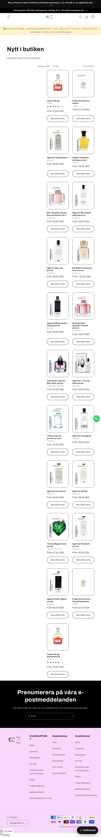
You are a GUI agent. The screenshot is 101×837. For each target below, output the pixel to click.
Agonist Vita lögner (81, 436)
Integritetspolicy (37, 786)
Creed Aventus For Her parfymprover (81, 600)
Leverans (34, 752)
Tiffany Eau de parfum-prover (54, 437)
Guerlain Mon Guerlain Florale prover (80, 325)
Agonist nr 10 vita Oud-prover (81, 382)
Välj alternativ (57, 118)
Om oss (33, 764)
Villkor (32, 780)
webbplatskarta (37, 792)
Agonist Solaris (79, 491)
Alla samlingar (59, 773)
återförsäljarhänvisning (40, 798)
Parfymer (56, 749)
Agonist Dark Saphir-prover (57, 600)
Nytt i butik (57, 767)
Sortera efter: (44, 66)
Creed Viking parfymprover (53, 655)
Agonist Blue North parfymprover (81, 214)
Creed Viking (53, 101)
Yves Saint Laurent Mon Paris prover (56, 382)
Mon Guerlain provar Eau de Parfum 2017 (57, 214)
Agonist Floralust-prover (81, 545)
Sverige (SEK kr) (17, 823)
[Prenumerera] (72, 716)
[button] (8, 17)
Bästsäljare (35, 758)
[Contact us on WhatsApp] (96, 418)
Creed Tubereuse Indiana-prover (80, 159)
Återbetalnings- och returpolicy (37, 772)
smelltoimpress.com (72, 826)
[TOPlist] (5, 835)
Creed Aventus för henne (81, 102)
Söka (32, 745)
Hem (54, 742)
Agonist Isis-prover (56, 491)
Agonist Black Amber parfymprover (57, 324)
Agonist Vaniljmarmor (57, 158)
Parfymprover (58, 755)
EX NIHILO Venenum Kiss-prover (82, 269)
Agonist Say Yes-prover (55, 269)
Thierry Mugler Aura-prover (57, 545)
